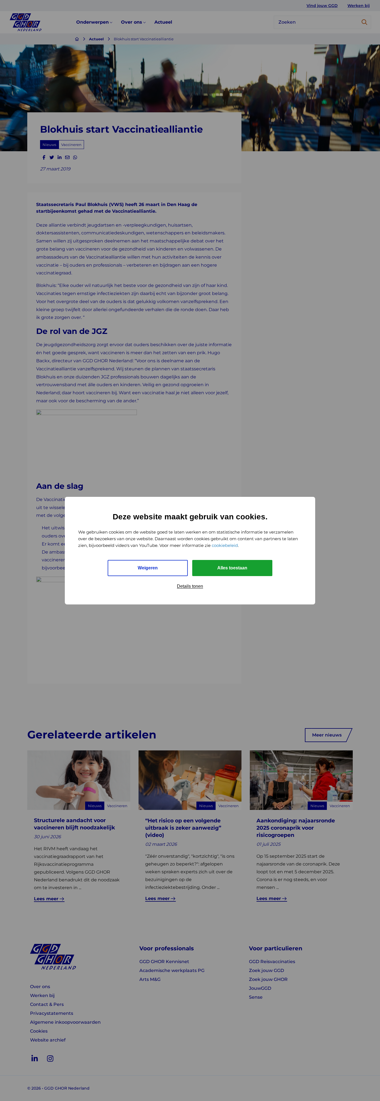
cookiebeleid (225, 545)
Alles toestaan (232, 568)
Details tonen (190, 586)
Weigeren (148, 568)
